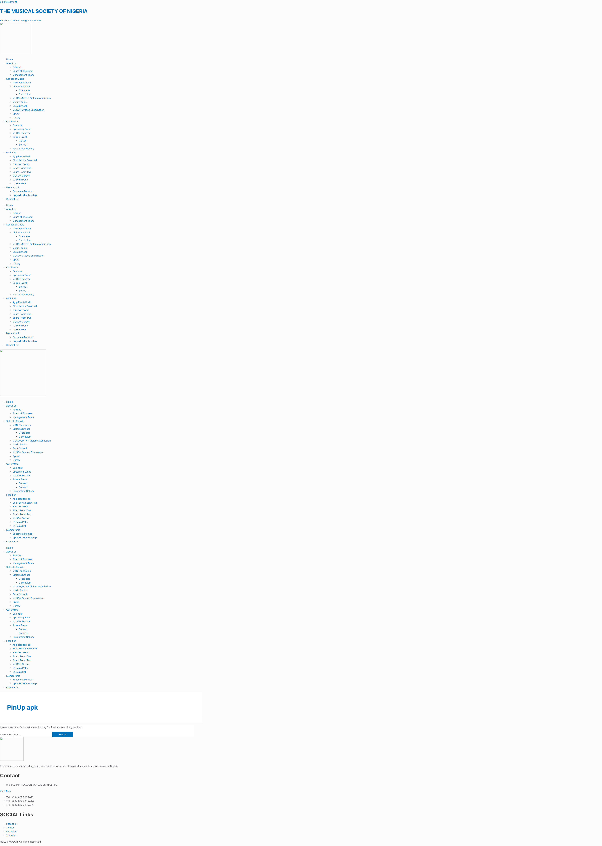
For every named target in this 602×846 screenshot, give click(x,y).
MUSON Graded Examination (28, 109)
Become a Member (23, 191)
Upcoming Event (22, 129)
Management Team (23, 74)
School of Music (15, 78)
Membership (13, 187)
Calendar (18, 125)
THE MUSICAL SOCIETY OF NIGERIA (44, 11)
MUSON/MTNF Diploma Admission (32, 98)
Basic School (20, 105)
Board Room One (22, 168)
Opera (16, 113)
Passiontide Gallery (23, 148)
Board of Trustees (22, 70)
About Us (11, 63)
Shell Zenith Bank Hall (25, 160)
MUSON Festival (21, 133)
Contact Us (12, 199)
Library (16, 117)
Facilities (11, 152)
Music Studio (20, 101)
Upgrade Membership (25, 195)
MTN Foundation (22, 82)
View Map (5, 791)
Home (9, 59)
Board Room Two (22, 171)
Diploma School (21, 86)
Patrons (17, 67)
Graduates (24, 90)
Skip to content (8, 1)
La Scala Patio (20, 179)
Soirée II (23, 144)
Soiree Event (20, 136)
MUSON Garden (21, 175)
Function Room (21, 164)
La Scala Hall (19, 183)
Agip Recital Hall (22, 156)
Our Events (12, 121)
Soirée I (23, 140)
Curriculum (25, 94)
